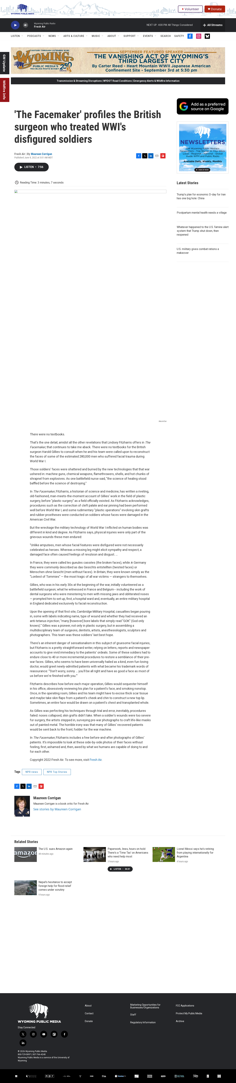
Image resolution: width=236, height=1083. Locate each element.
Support (130, 36)
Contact (89, 1013)
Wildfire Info (4, 90)
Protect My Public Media (189, 1013)
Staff (133, 1014)
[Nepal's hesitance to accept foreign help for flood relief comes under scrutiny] (25, 887)
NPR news (32, 772)
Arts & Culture (73, 36)
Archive (180, 1021)
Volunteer (192, 9)
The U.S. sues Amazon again (56, 849)
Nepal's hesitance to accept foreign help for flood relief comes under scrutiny (55, 885)
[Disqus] (118, 946)
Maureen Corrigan (41, 154)
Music (96, 36)
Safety (179, 36)
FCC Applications (185, 1005)
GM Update (4, 63)
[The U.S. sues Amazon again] (25, 854)
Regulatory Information (143, 1022)
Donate (216, 9)
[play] (15, 25)
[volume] (26, 25)
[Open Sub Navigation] (22, 36)
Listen (15, 36)
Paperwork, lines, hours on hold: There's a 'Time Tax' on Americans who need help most (128, 852)
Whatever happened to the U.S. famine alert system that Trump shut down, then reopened (203, 230)
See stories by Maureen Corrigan (57, 809)
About (111, 36)
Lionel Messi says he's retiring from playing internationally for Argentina (195, 852)
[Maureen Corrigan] (22, 806)
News (52, 36)
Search (166, 36)
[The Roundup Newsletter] (202, 147)
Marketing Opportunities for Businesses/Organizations (145, 1006)
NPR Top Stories (57, 772)
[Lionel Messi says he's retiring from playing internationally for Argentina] (164, 854)
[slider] (31, 25)
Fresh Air (96, 760)
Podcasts (34, 36)
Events (148, 36)
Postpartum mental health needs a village (202, 212)
